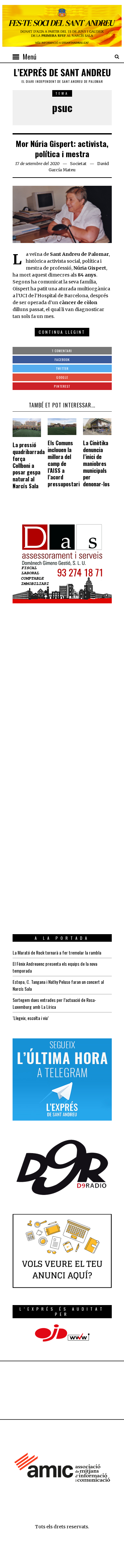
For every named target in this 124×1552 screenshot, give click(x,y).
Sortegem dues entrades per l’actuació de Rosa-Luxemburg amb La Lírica (54, 1003)
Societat (78, 163)
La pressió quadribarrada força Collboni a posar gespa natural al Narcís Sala (29, 465)
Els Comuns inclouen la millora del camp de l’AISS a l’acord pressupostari (64, 463)
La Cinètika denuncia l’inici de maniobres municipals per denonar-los (96, 463)
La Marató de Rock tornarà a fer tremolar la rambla (57, 952)
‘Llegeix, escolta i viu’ (31, 1017)
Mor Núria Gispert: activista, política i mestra (62, 148)
